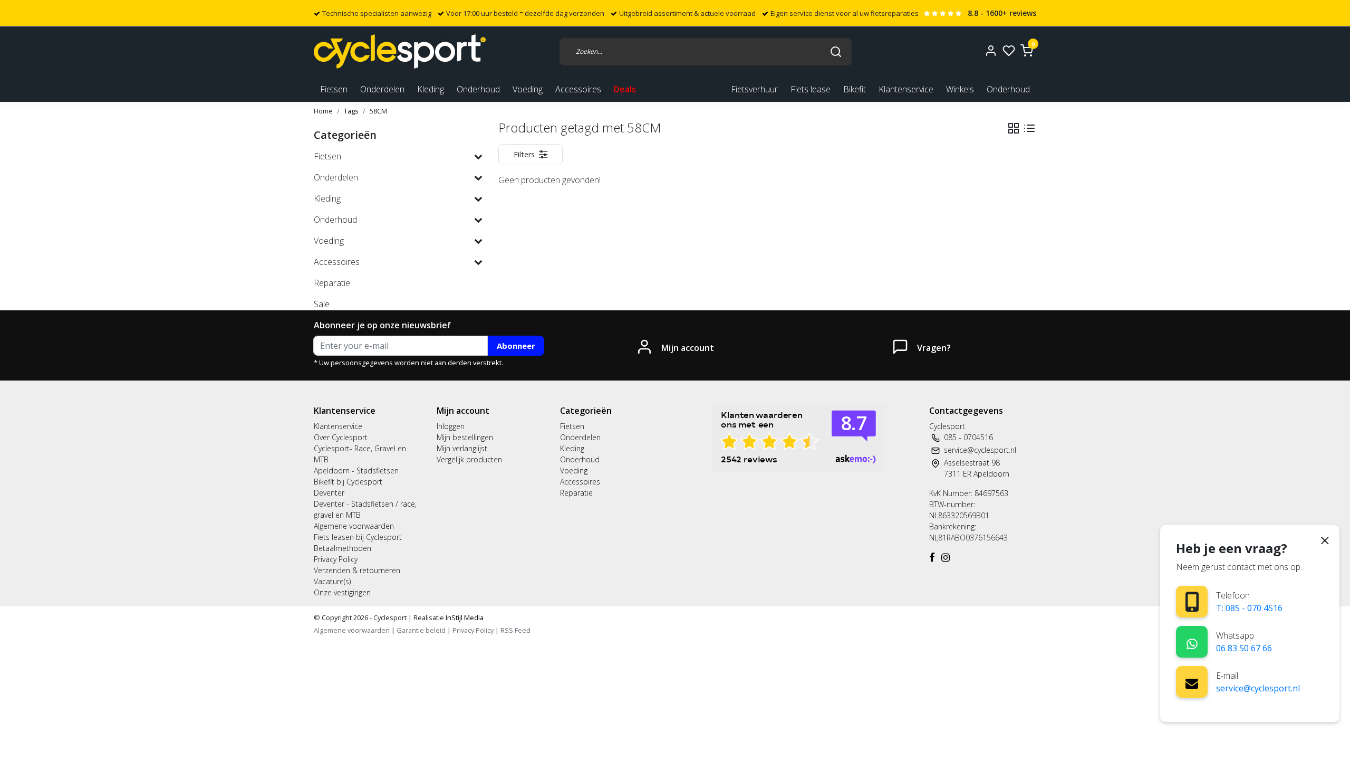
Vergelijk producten (469, 459)
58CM (378, 111)
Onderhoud (1008, 89)
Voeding (573, 471)
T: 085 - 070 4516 (1249, 608)
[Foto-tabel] (1013, 128)
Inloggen (451, 426)
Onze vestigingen (342, 592)
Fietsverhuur (754, 89)
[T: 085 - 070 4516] (1192, 602)
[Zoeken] (836, 51)
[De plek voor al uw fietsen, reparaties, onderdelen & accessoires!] (400, 51)
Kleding (572, 448)
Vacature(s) (332, 581)
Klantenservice (906, 89)
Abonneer (516, 345)
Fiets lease (810, 89)
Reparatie (576, 493)
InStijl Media (464, 617)
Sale (322, 304)
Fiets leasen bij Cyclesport (358, 537)
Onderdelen (580, 437)
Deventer (329, 493)
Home (323, 111)
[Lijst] (1029, 128)
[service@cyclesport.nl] (1192, 681)
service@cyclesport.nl (1258, 688)
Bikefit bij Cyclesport (348, 482)
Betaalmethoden (342, 548)
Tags (351, 111)
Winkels (960, 89)
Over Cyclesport (341, 437)
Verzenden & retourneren (357, 570)
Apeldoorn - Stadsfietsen (356, 471)
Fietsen (572, 426)
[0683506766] (1192, 642)
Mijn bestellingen (465, 437)
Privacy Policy (336, 559)
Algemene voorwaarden (354, 526)
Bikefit (854, 89)
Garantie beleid (422, 630)
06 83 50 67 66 (1244, 648)
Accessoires (580, 482)
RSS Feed (515, 630)
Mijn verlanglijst (462, 448)
